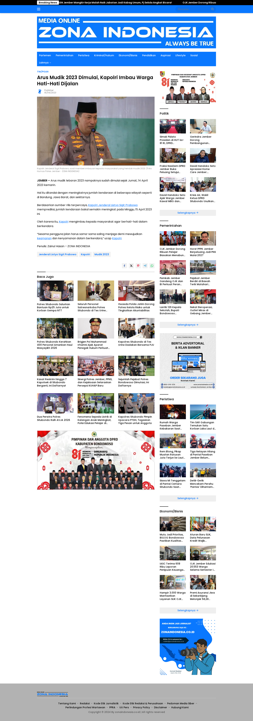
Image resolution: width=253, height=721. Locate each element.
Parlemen (45, 55)
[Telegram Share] (145, 265)
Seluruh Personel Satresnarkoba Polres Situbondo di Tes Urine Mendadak (92, 307)
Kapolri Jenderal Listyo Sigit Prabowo (113, 205)
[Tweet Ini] (131, 265)
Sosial (194, 55)
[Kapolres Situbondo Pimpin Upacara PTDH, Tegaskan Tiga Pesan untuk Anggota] (136, 403)
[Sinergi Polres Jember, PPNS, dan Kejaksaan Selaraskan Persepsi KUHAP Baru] (96, 366)
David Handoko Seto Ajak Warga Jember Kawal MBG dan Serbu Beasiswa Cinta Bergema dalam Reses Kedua (172, 198)
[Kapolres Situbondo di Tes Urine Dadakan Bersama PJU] (136, 328)
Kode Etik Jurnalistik (106, 703)
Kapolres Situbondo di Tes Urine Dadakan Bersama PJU (136, 343)
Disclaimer (160, 707)
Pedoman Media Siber (180, 703)
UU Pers (124, 707)
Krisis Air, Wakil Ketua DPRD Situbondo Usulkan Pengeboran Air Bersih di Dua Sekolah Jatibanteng (202, 198)
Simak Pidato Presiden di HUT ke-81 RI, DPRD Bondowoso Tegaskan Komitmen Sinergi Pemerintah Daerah (173, 140)
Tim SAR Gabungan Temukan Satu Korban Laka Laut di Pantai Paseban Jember (202, 425)
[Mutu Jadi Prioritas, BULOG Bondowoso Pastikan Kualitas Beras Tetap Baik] (173, 524)
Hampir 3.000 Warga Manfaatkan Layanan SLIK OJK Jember (173, 596)
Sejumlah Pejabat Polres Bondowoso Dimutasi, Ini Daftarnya (133, 382)
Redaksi (85, 703)
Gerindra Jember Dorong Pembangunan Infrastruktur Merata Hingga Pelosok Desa (203, 140)
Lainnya (44, 62)
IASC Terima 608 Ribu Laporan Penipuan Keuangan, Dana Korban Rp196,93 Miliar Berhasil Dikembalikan (172, 567)
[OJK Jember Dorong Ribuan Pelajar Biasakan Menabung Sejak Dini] (173, 238)
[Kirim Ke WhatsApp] (152, 265)
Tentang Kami (67, 703)
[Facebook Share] (124, 265)
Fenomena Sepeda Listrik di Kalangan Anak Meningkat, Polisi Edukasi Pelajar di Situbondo (95, 420)
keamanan (44, 238)
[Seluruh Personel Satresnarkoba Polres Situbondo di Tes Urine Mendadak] (96, 291)
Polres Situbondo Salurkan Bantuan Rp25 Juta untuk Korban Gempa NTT (53, 307)
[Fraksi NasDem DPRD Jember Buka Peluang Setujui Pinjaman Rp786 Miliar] (173, 155)
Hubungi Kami (179, 707)
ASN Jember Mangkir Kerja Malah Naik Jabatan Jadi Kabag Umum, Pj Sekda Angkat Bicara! (80, 2)
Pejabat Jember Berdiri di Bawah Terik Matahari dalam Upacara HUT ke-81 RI (203, 281)
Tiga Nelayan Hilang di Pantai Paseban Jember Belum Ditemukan (202, 454)
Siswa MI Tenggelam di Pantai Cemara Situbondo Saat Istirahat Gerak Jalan (172, 483)
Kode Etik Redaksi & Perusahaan (143, 703)
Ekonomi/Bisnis (128, 55)
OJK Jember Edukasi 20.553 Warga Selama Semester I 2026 (202, 567)
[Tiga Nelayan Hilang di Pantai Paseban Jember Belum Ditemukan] (203, 441)
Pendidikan (149, 55)
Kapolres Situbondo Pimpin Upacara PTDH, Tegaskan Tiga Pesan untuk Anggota (135, 420)
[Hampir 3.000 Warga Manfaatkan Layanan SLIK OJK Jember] (173, 582)
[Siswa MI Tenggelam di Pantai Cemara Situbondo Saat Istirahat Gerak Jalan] (173, 470)
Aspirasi (166, 55)
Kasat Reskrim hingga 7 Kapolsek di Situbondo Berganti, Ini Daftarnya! (52, 382)
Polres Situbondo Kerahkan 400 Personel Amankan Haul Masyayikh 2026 (54, 345)
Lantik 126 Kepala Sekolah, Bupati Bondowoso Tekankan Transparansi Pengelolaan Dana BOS (171, 310)
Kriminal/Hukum (104, 55)
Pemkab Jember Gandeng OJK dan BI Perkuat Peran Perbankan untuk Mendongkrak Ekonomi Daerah (171, 281)
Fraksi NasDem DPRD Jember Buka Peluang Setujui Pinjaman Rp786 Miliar (172, 169)
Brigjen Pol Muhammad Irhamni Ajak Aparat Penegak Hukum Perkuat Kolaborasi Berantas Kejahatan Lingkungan (93, 345)
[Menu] (39, 9)
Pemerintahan (64, 55)
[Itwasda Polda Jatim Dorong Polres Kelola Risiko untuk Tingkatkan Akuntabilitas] (136, 291)
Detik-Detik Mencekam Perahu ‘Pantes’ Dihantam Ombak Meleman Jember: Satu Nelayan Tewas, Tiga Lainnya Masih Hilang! (203, 483)
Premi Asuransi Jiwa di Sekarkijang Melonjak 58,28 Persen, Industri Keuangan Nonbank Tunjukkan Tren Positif (202, 596)
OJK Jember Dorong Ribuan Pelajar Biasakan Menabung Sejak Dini (189, 2)
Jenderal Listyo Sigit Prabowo (57, 254)
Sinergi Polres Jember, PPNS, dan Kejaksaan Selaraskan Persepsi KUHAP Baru (95, 382)
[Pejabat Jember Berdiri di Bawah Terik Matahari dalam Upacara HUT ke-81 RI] (203, 267)
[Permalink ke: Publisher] (40, 91)
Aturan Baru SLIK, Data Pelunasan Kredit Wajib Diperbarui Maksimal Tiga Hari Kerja (203, 537)
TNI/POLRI (43, 71)
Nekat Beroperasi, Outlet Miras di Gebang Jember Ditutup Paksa (201, 310)
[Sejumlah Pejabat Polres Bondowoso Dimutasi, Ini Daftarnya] (136, 366)
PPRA (112, 707)
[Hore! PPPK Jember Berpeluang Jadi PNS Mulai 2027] (203, 238)
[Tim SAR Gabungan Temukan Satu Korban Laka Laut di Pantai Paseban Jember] (203, 412)
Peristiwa (83, 55)
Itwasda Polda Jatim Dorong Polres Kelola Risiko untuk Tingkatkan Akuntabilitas (136, 307)
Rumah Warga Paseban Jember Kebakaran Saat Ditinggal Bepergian (172, 425)
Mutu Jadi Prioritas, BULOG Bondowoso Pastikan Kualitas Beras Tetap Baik (172, 537)
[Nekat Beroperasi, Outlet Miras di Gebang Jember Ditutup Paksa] (203, 296)
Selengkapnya (186, 212)
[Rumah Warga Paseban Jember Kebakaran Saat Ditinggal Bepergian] (173, 412)
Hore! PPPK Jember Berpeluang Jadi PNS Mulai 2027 (203, 252)
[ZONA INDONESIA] (126, 32)
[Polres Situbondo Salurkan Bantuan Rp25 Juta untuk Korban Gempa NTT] (55, 291)
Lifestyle (180, 55)
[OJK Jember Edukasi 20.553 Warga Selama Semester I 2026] (203, 553)
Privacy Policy (141, 707)
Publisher (49, 90)
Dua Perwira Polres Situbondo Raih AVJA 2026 (53, 418)
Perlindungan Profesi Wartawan (85, 707)
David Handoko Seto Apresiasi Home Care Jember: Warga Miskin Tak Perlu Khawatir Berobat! (203, 169)
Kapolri (63, 222)
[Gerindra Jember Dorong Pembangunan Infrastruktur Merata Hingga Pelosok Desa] (203, 126)
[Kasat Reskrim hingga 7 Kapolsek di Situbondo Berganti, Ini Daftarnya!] (55, 366)
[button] (212, 9)
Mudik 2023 (101, 254)
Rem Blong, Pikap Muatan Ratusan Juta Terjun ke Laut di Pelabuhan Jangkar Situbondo (172, 454)
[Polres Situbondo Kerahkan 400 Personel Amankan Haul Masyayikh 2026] (55, 328)
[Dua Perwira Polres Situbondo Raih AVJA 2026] (55, 403)
